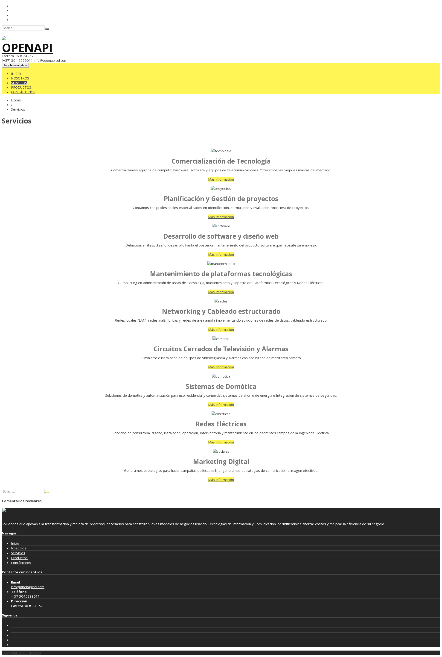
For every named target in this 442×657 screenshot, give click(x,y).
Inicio (16, 73)
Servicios (19, 83)
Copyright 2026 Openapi (21, 653)
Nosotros (20, 78)
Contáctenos (23, 92)
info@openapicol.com (50, 60)
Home (16, 100)
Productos (21, 87)
